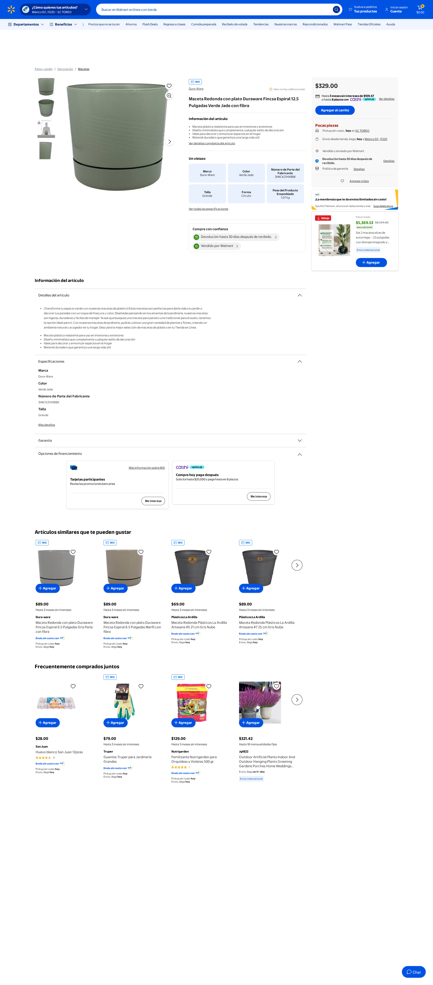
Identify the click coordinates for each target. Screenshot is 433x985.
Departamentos (26, 24)
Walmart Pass (343, 24)
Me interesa (153, 501)
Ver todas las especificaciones (208, 209)
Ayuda (390, 24)
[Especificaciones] (299, 361)
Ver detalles (386, 99)
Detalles (388, 161)
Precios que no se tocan (104, 24)
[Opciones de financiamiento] (299, 452)
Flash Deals (150, 24)
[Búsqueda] (336, 9)
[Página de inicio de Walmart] (11, 9)
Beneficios (63, 24)
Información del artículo (59, 280)
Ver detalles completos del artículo (212, 143)
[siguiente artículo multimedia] (170, 142)
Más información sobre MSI (147, 467)
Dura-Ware (196, 88)
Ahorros (131, 24)
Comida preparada (203, 24)
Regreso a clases (174, 24)
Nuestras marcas (285, 24)
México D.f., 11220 (376, 139)
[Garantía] (299, 440)
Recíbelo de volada (234, 24)
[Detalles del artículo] (299, 295)
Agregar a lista (359, 181)
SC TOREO (362, 130)
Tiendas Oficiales (369, 24)
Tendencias (261, 24)
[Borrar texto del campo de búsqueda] (326, 9)
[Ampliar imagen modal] (169, 95)
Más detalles (46, 425)
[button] (363, 9)
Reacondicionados (315, 24)
